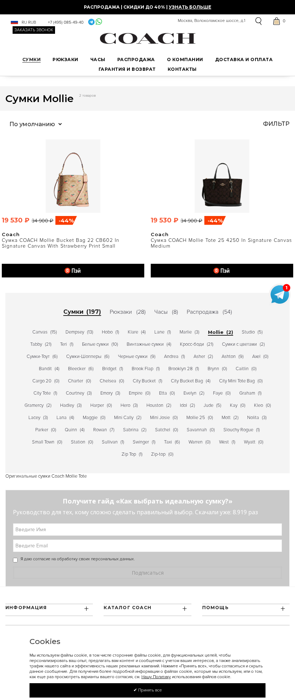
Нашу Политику (156, 677)
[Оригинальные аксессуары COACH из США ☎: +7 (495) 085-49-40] (147, 38)
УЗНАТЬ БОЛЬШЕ (190, 7)
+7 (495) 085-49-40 (65, 22)
